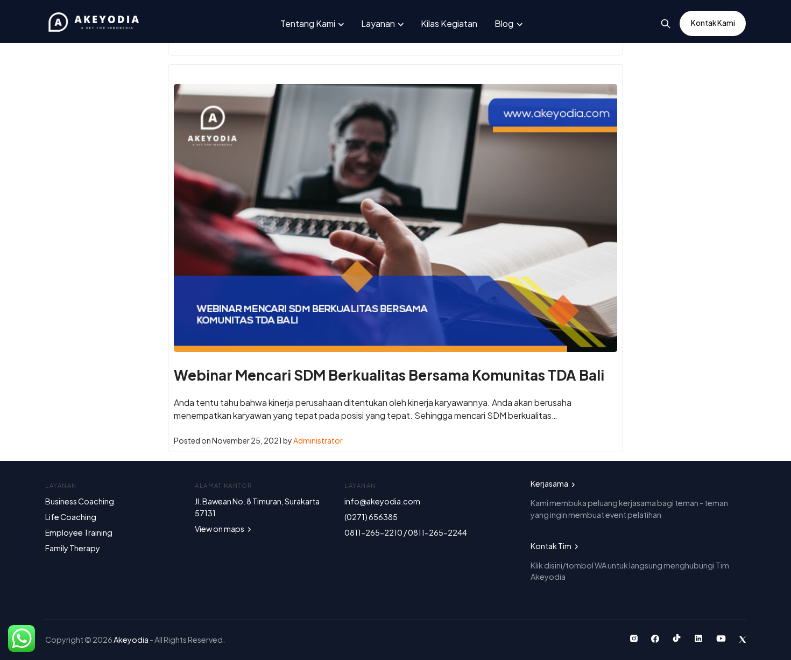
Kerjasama (550, 483)
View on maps (220, 528)
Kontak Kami (713, 22)
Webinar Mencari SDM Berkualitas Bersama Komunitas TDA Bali (389, 375)
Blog (504, 23)
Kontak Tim (552, 546)
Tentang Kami (307, 23)
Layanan (378, 23)
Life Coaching (70, 517)
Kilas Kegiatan (449, 23)
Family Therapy (72, 548)
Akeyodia (132, 639)
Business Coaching (79, 501)
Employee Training (78, 532)
